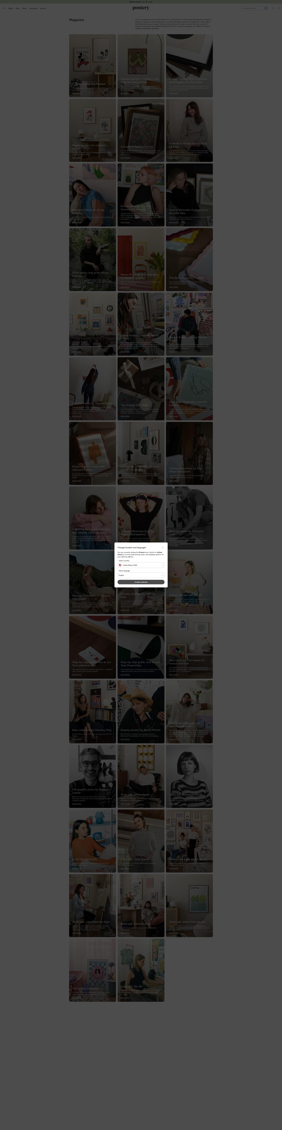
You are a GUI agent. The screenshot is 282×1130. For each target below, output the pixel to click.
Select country (124, 561)
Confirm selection (141, 582)
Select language (124, 571)
